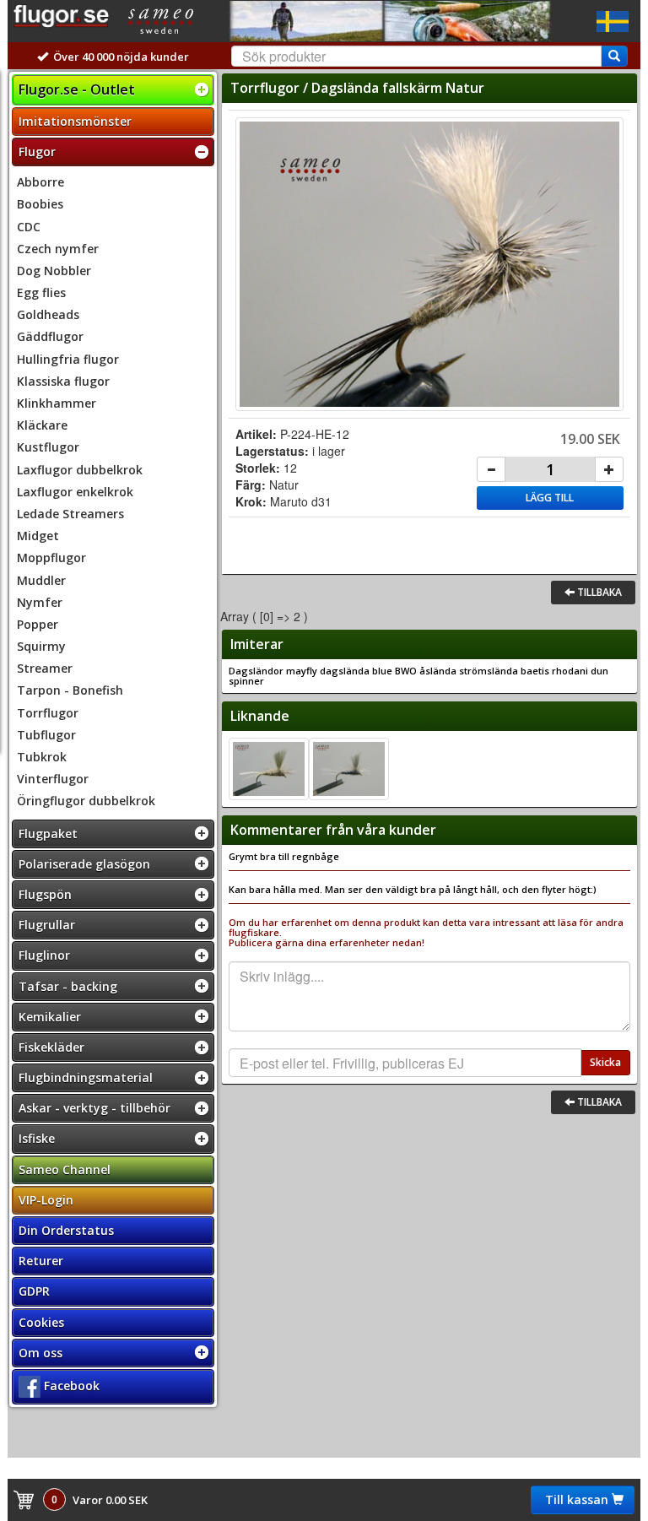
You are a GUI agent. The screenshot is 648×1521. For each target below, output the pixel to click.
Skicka (605, 1062)
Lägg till (550, 497)
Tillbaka (598, 592)
